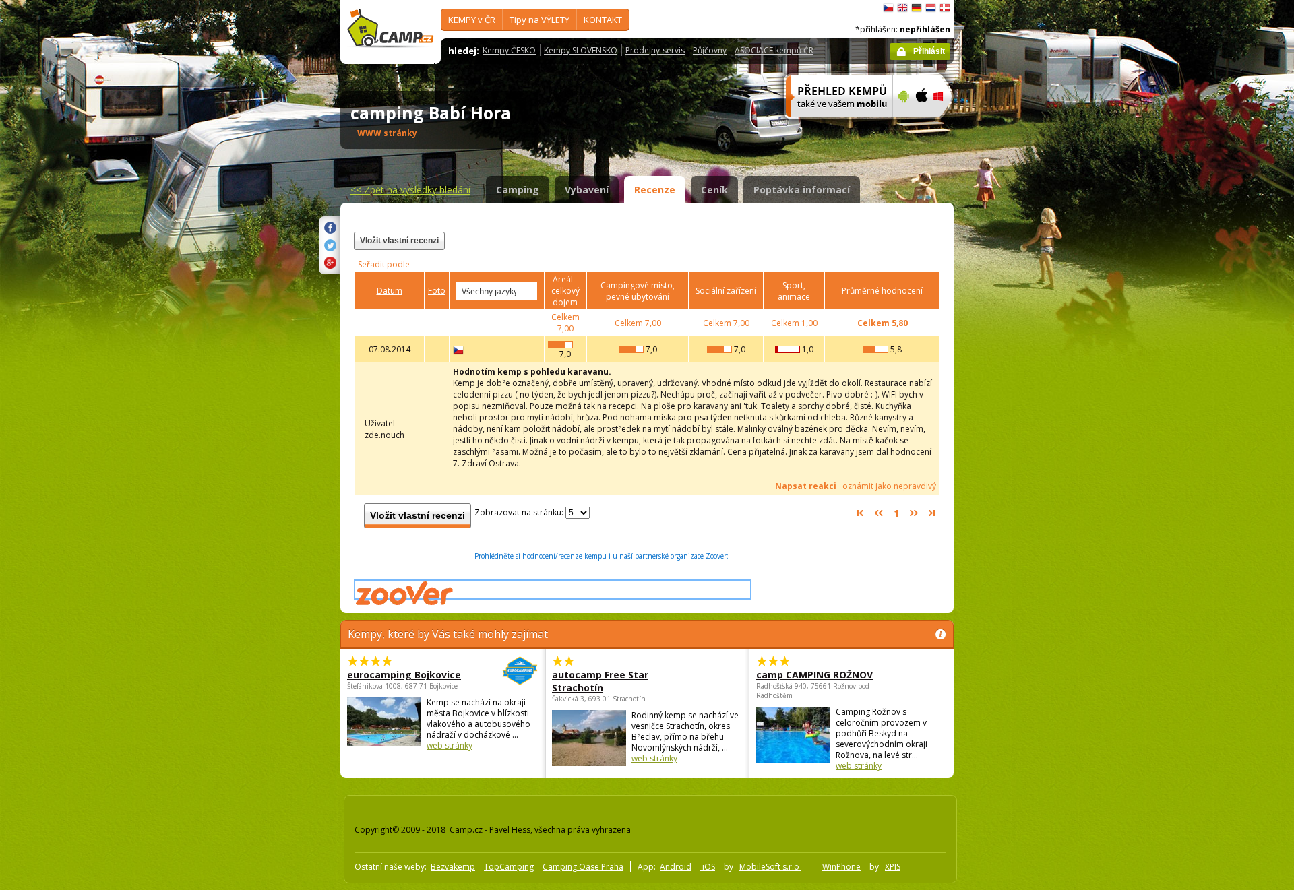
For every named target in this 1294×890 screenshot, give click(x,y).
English (902, 8)
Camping (517, 189)
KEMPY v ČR (471, 19)
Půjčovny (710, 50)
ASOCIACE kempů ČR (774, 50)
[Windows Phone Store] (946, 126)
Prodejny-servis (655, 50)
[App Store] (921, 126)
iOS (707, 866)
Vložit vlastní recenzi (399, 240)
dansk (944, 8)
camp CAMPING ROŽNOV (814, 674)
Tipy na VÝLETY (539, 19)
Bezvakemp (453, 866)
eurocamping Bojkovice (404, 674)
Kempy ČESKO (509, 50)
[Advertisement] (1010, 405)
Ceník (714, 189)
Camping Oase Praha (583, 866)
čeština (888, 8)
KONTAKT (603, 19)
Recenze (654, 189)
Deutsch (916, 8)
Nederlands (930, 8)
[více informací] (833, 126)
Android (675, 866)
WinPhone (841, 866)
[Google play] (902, 126)
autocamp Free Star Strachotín (600, 681)
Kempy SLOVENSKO (580, 50)
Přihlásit (929, 51)
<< (410, 189)
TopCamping (509, 866)
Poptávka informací (801, 189)
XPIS (892, 866)
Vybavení (587, 189)
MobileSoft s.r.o (770, 866)
